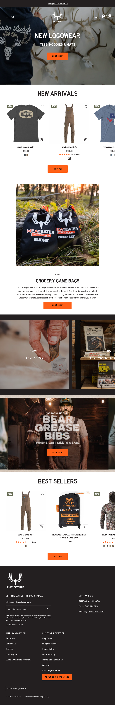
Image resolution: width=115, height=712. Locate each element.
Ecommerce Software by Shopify (37, 697)
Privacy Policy (48, 654)
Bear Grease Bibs (69, 147)
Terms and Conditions (52, 659)
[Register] (47, 609)
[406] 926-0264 (91, 606)
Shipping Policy (49, 643)
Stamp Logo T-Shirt (25, 147)
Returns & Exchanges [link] (57, 677)
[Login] (95, 17)
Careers (9, 649)
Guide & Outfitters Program (18, 659)
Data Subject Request (52, 670)
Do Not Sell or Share (14, 625)
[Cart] (107, 16)
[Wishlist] (101, 16)
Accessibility (48, 649)
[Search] (13, 17)
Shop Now (57, 56)
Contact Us (11, 643)
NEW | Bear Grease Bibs (58, 3)
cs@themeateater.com (94, 611)
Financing (10, 638)
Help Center (47, 638)
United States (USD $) (15, 689)
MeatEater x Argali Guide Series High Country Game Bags (69, 536)
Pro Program (11, 654)
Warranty (46, 665)
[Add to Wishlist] (42, 106)
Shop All (57, 169)
